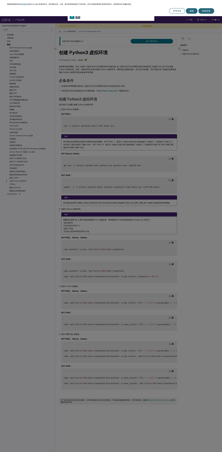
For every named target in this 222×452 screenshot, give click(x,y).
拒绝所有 (206, 11)
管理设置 (177, 11)
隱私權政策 (24, 4)
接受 (192, 11)
